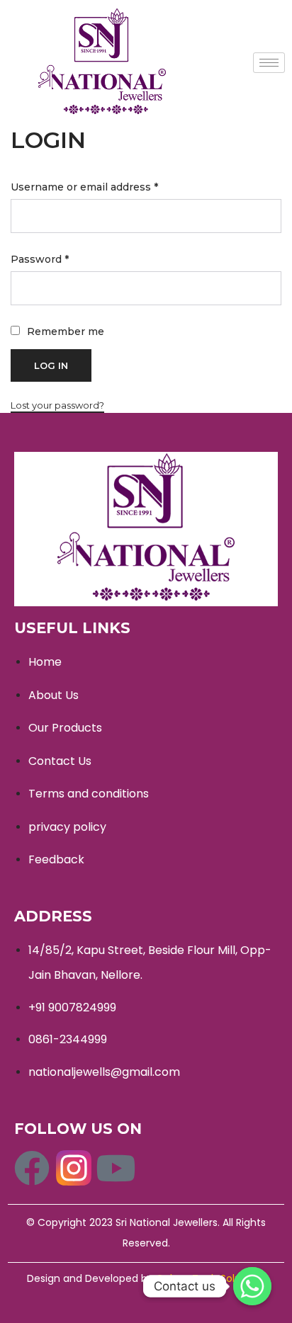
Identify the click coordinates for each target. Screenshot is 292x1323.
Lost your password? (57, 405)
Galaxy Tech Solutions (210, 1278)
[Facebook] (32, 1168)
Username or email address (84, 187)
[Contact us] (252, 1286)
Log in (51, 365)
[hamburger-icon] (269, 62)
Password (40, 259)
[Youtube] (115, 1168)
